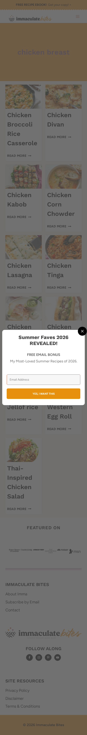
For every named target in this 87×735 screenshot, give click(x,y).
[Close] (82, 331)
